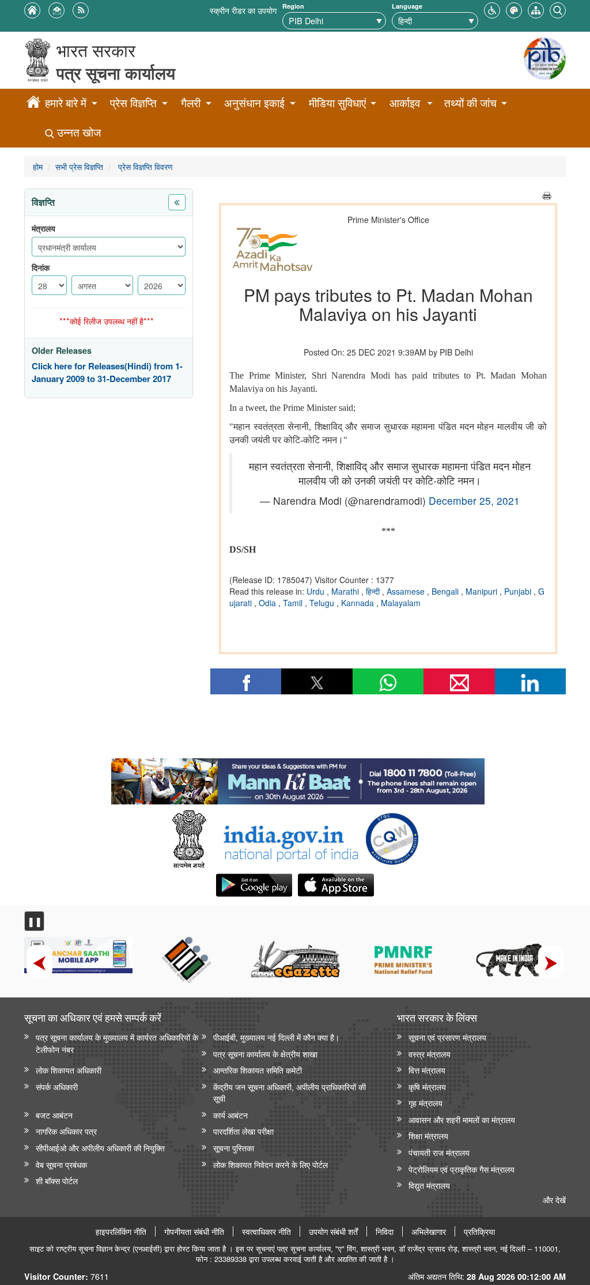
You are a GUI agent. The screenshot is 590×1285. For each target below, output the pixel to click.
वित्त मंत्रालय (427, 1070)
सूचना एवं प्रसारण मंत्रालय (447, 1037)
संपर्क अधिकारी (57, 1086)
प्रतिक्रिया (479, 1231)
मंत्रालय (43, 228)
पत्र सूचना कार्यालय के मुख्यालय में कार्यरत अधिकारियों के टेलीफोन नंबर (117, 1043)
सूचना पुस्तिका (233, 1148)
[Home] (33, 104)
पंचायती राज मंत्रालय (439, 1152)
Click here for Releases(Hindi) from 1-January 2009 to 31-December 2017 (107, 372)
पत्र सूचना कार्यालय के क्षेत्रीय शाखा (265, 1054)
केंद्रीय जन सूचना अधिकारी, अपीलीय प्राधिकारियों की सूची (289, 1092)
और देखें (554, 1199)
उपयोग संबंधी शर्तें (333, 1231)
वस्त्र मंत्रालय (430, 1054)
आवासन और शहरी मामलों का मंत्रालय (462, 1119)
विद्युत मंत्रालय (429, 1185)
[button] (492, 9)
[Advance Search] (557, 9)
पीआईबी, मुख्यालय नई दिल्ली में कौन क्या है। (276, 1037)
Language (407, 6)
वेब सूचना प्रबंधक (61, 1164)
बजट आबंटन (54, 1115)
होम (38, 166)
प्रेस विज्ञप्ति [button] (133, 103)
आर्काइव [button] (404, 103)
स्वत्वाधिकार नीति (266, 1231)
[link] (297, 778)
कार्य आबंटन (230, 1115)
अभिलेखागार (428, 1231)
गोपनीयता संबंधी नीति (194, 1231)
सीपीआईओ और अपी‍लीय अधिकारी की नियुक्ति (100, 1148)
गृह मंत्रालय (425, 1103)
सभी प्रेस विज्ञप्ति (79, 166)
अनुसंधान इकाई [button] (254, 103)
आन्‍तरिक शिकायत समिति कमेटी (257, 1070)
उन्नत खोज (77, 132)
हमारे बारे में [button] (65, 103)
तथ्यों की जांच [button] (470, 103)
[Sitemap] (535, 9)
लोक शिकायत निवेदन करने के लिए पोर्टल (270, 1164)
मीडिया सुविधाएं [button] (337, 103)
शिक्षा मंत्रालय (428, 1135)
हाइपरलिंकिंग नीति (121, 1231)
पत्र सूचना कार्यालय (115, 73)
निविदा (385, 1231)
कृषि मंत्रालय (427, 1086)
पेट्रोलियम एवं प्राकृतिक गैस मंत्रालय (462, 1169)
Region (293, 6)
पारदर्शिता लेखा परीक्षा (243, 1131)
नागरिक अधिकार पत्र (66, 1131)
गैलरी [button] (191, 103)
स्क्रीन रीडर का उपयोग (243, 10)
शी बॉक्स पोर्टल (57, 1180)
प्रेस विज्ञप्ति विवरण (144, 166)
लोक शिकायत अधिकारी (68, 1070)
